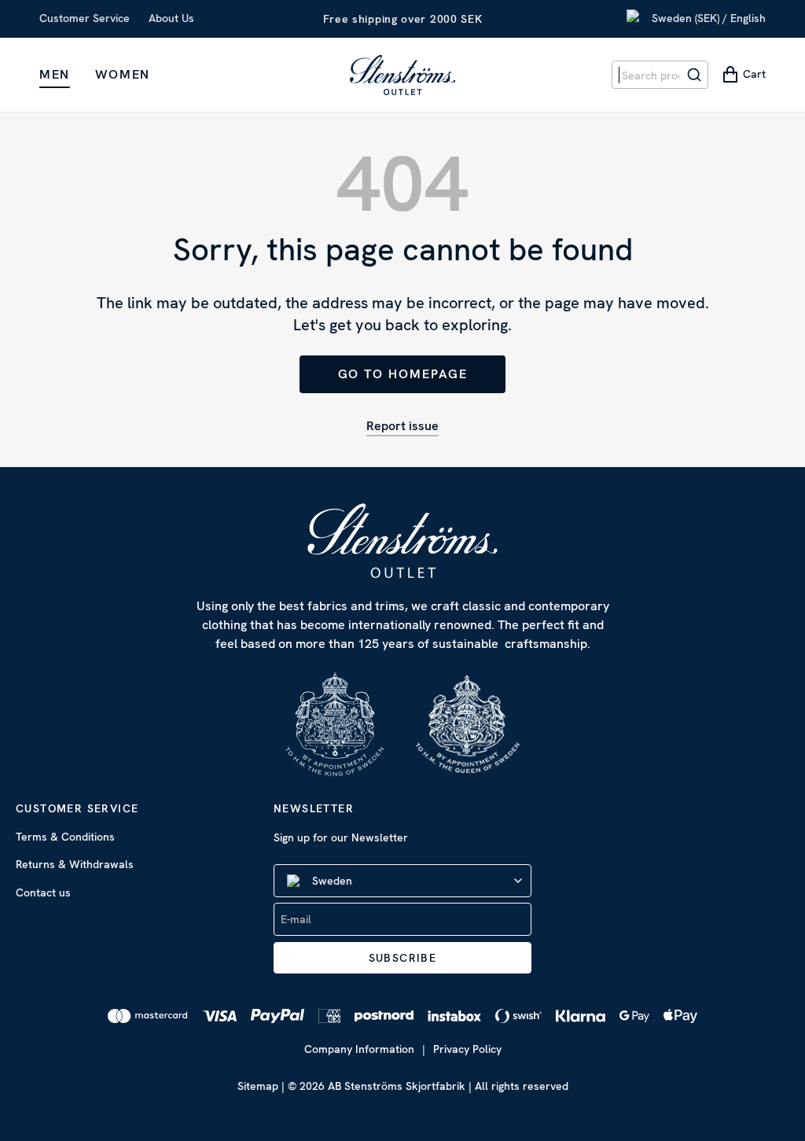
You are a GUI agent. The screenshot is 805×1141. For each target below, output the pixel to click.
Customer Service (84, 18)
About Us (171, 18)
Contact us (43, 892)
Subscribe (403, 958)
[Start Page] (402, 74)
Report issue (402, 426)
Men (54, 74)
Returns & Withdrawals (75, 864)
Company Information (359, 1049)
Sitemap (257, 1086)
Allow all (631, 668)
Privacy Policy (467, 1049)
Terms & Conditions (65, 837)
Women (122, 74)
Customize (391, 668)
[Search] (694, 75)
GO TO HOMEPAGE (403, 374)
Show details (679, 617)
